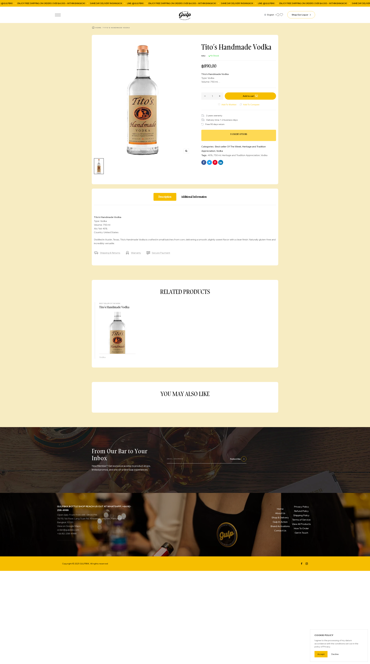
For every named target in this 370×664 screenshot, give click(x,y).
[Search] (278, 14)
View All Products (301, 524)
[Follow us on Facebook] (301, 563)
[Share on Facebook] (203, 162)
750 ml (217, 155)
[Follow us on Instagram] (307, 563)
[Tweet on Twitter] (209, 162)
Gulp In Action (280, 521)
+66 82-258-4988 (66, 533)
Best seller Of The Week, (228, 146)
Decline (335, 654)
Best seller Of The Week (109, 303)
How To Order (301, 528)
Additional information (194, 197)
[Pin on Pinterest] (215, 162)
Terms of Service (301, 519)
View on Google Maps (69, 526)
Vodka (219, 150)
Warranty (136, 252)
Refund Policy (301, 511)
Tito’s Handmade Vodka (114, 307)
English (270, 14)
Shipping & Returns (110, 252)
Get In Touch (301, 532)
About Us (280, 513)
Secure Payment (161, 252)
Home (98, 28)
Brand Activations (280, 526)
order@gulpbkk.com (68, 529)
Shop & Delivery (280, 517)
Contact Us (280, 530)
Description (164, 197)
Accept (321, 654)
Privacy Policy (301, 506)
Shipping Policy (301, 515)
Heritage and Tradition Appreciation (241, 155)
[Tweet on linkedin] (220, 162)
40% (210, 155)
